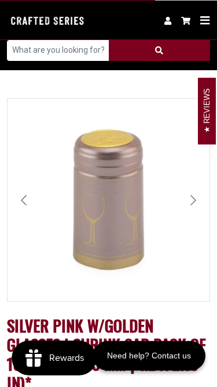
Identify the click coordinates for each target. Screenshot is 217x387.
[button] (186, 20)
